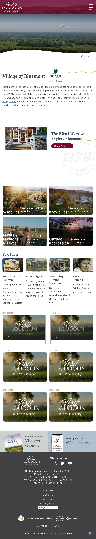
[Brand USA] (59, 518)
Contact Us (48, 494)
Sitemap (48, 499)
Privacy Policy (48, 503)
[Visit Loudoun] (12, 7)
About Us (48, 490)
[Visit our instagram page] (55, 463)
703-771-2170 (55, 483)
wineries (72, 97)
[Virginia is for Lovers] (35, 518)
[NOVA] (49, 518)
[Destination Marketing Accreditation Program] (21, 518)
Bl (52, 86)
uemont (57, 86)
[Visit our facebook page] (49, 463)
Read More (60, 145)
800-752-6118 (40, 483)
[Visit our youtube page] (70, 463)
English (43, 508)
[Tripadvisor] (72, 518)
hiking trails (8, 101)
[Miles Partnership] (41, 525)
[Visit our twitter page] (62, 463)
